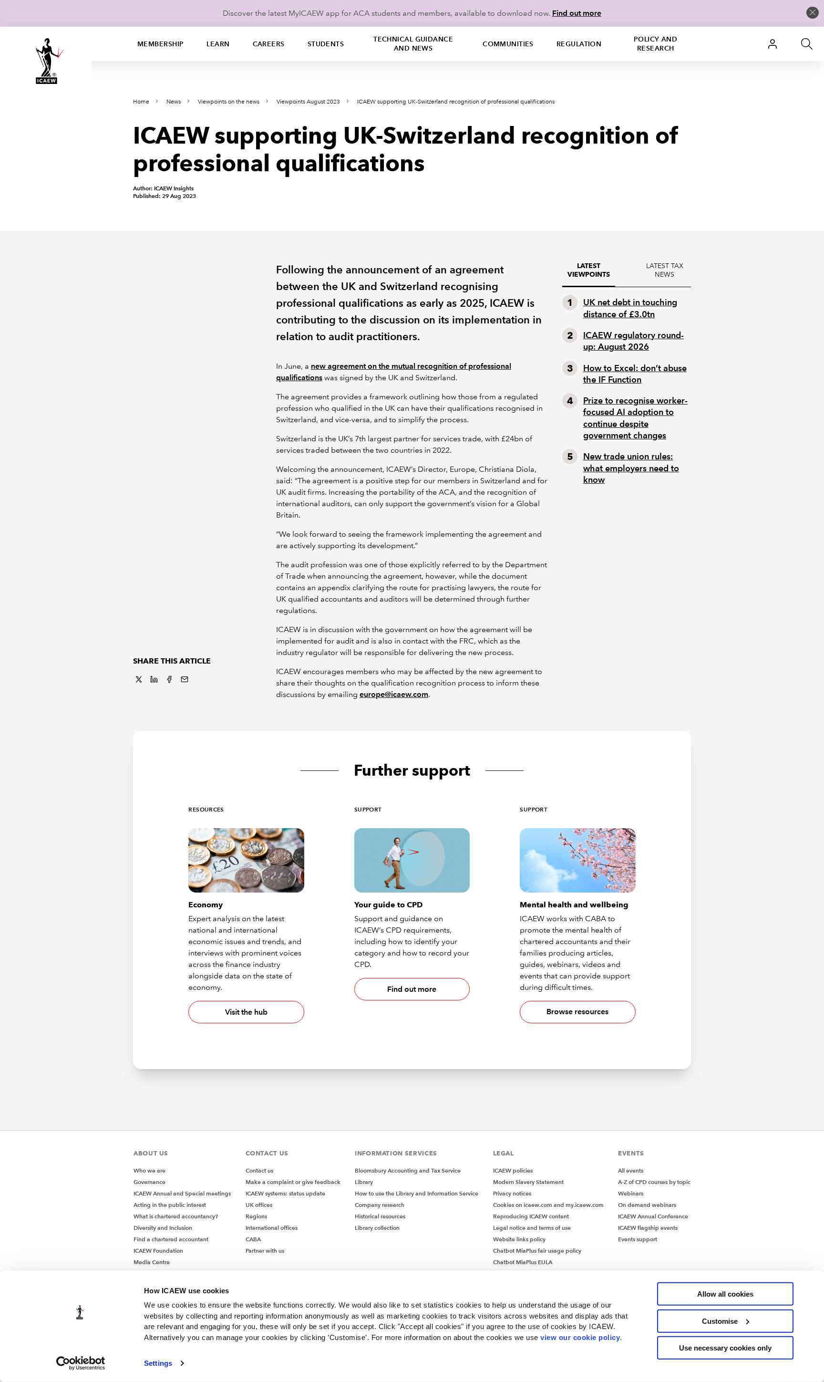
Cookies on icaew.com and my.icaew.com (548, 1204)
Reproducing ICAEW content (531, 1216)
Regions (256, 1216)
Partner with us (265, 1250)
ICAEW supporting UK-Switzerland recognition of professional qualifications (456, 101)
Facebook (169, 679)
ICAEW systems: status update (285, 1193)
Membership (160, 44)
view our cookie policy (580, 1337)
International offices (272, 1227)
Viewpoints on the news (228, 101)
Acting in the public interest (170, 1204)
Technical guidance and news (413, 43)
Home (141, 101)
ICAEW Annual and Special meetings (182, 1193)
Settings (158, 1363)
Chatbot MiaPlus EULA (522, 1262)
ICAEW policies (513, 1170)
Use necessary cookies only (725, 1348)
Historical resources (380, 1216)
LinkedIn (154, 679)
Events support (637, 1239)
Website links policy (519, 1239)
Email (184, 679)
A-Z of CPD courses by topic (654, 1181)
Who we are (149, 1170)
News (173, 101)
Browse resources (577, 1011)
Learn (217, 44)
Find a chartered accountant (171, 1239)
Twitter (138, 679)
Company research (379, 1204)
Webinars (630, 1193)
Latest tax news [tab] (664, 270)
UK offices (259, 1204)
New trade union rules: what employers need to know (631, 468)
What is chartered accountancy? (176, 1216)
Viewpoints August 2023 (308, 101)
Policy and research (655, 43)
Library (364, 1181)
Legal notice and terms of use (532, 1227)
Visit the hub (246, 1012)
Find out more (576, 13)
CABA (253, 1239)
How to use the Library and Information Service (416, 1193)
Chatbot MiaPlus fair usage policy (537, 1250)
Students (326, 44)
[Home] (45, 61)
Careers (269, 44)
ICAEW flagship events (648, 1227)
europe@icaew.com (394, 694)
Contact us (259, 1170)
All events (630, 1170)
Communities (508, 44)
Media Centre (152, 1262)
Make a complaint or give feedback (293, 1181)
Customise (720, 1321)
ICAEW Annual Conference (653, 1216)
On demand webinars (647, 1204)
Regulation (578, 44)
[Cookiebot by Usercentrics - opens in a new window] (81, 1363)
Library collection (377, 1227)
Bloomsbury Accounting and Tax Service (408, 1170)
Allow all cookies (725, 1294)
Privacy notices (512, 1193)
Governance (149, 1181)
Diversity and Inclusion (163, 1227)
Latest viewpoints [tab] (588, 270)
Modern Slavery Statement (528, 1181)
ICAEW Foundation (158, 1250)
